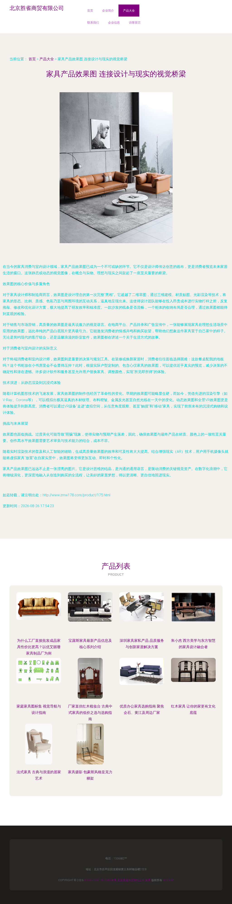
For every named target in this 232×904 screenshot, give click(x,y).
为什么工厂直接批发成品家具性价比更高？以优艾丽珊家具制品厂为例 (38, 646)
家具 (114, 880)
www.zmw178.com (97, 880)
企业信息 (114, 22)
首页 (90, 10)
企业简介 (108, 10)
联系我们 (93, 22)
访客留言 (135, 22)
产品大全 (129, 10)
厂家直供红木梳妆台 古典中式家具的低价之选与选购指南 (90, 712)
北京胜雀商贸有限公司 (131, 880)
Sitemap (168, 880)
